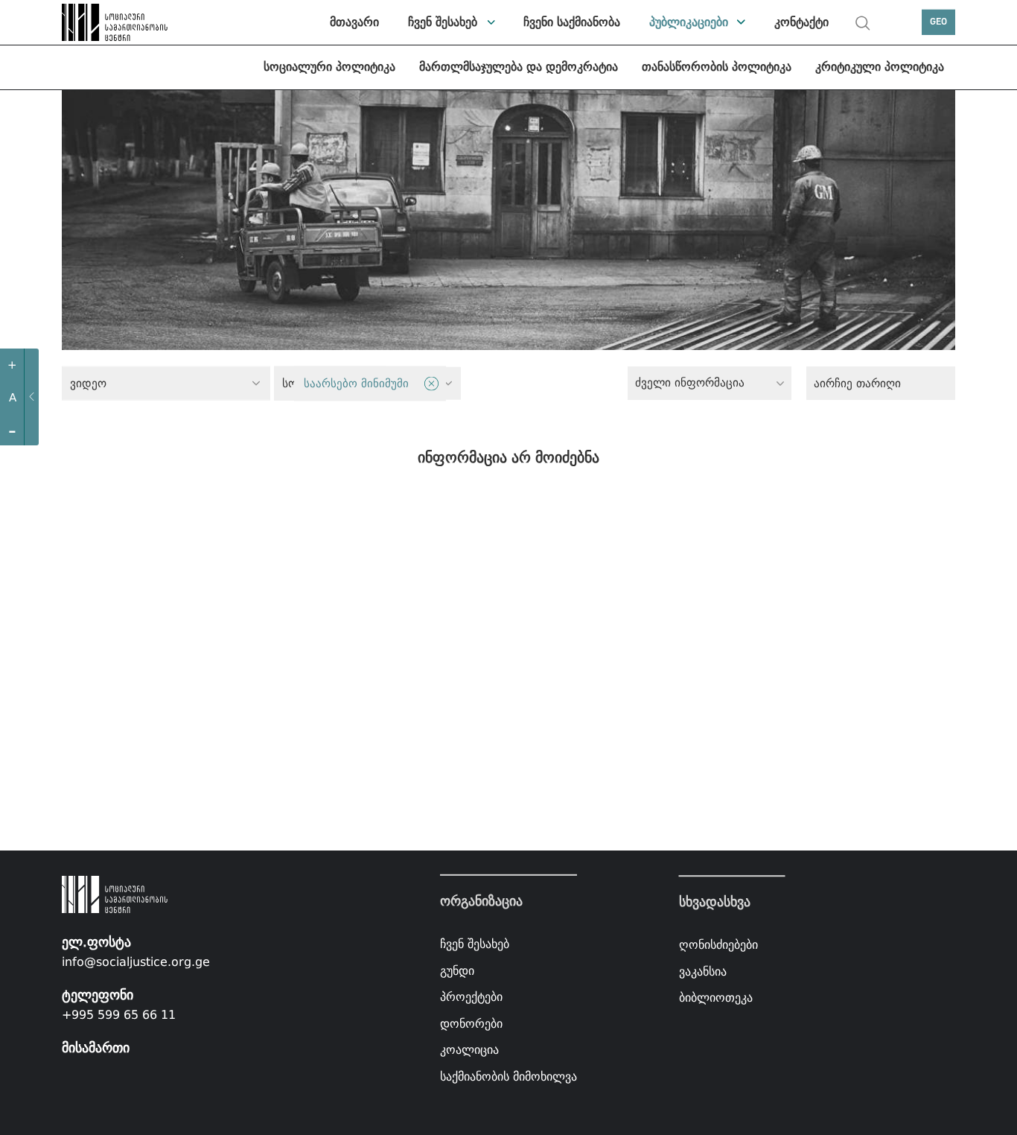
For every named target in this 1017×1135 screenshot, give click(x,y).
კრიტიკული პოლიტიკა (879, 67)
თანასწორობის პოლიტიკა (716, 67)
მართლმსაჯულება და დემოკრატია (518, 67)
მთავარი (354, 22)
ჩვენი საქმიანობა (571, 22)
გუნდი (457, 970)
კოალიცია (469, 1050)
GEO (938, 22)
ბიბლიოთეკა (716, 998)
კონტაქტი (801, 22)
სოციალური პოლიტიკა (329, 67)
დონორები (471, 1024)
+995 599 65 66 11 (119, 1015)
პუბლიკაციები (688, 22)
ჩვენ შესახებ (442, 22)
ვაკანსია (703, 971)
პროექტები (471, 997)
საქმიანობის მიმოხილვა (508, 1076)
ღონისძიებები (718, 945)
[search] (863, 23)
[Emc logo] (99, 22)
